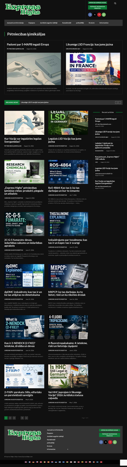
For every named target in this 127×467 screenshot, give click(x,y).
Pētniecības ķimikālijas (15, 49)
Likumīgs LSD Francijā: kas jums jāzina (89, 44)
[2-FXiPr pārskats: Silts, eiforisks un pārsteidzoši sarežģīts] (24, 376)
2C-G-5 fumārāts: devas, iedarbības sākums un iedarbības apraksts (23, 242)
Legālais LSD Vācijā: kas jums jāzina (64, 140)
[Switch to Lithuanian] (82, 462)
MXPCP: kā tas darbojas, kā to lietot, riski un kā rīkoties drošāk (67, 293)
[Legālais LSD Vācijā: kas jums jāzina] (68, 123)
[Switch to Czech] (37, 462)
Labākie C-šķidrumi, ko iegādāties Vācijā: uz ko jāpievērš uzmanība (104, 145)
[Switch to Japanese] (71, 462)
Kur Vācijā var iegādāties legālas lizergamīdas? (22, 140)
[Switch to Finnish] (60, 462)
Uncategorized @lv (73, 49)
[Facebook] (90, 15)
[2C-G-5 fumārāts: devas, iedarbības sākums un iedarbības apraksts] (24, 224)
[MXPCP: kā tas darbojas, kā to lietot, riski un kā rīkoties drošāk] (68, 276)
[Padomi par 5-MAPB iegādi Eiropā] (34, 69)
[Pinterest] (99, 15)
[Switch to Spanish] (48, 462)
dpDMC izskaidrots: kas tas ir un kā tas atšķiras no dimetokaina (23, 293)
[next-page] (26, 418)
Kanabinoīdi (99, 151)
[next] (119, 102)
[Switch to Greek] (63, 462)
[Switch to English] (26, 462)
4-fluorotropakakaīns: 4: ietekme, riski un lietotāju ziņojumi (67, 344)
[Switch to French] (29, 462)
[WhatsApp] (104, 15)
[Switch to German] (33, 462)
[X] (95, 15)
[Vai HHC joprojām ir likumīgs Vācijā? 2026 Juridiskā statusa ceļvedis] (68, 376)
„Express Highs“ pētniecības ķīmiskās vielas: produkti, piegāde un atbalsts (23, 190)
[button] (117, 3)
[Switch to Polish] (90, 462)
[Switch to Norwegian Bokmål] (86, 462)
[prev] (116, 102)
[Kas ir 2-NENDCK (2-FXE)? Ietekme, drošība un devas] (24, 327)
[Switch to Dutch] (52, 462)
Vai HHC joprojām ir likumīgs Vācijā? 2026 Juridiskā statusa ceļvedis (65, 395)
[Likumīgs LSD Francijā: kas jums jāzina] (93, 69)
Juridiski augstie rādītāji (57, 146)
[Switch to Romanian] (94, 462)
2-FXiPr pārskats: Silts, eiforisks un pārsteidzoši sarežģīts (23, 394)
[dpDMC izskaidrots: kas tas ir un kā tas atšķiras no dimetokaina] (24, 276)
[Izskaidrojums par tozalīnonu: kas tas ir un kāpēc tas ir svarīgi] (68, 224)
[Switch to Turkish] (101, 462)
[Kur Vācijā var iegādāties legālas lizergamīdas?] (24, 123)
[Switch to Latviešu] (78, 462)
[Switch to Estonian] (56, 462)
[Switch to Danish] (41, 462)
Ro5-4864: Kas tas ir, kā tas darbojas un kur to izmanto (63, 189)
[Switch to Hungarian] (67, 462)
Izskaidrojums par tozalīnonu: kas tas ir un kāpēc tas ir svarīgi (67, 241)
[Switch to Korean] (75, 462)
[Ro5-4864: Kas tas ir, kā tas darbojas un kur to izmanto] (68, 172)
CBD (96, 162)
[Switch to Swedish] (97, 462)
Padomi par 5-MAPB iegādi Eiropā (28, 44)
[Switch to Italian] (45, 462)
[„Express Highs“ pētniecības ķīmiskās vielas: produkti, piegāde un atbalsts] (24, 172)
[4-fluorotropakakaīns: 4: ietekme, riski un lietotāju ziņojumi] (68, 327)
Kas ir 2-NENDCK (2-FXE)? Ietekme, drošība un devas (19, 344)
